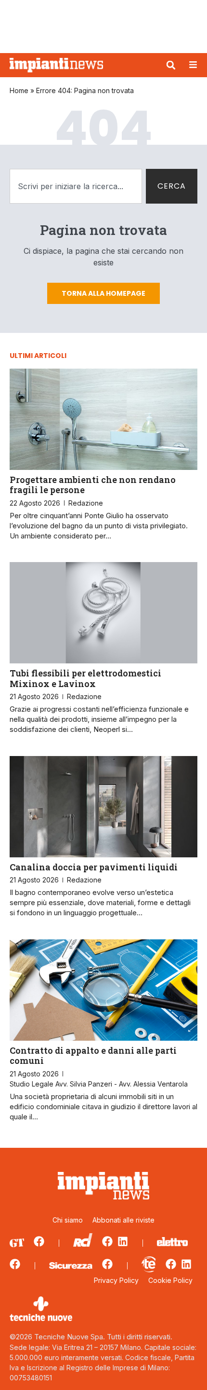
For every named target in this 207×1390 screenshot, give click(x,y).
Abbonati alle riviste (123, 1220)
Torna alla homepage (103, 293)
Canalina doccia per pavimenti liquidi (94, 867)
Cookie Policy (170, 1280)
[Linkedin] (122, 1241)
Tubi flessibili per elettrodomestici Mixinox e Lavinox (85, 678)
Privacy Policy (116, 1280)
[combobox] (76, 186)
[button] (171, 65)
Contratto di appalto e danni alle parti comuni (93, 1056)
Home (19, 90)
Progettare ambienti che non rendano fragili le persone (93, 485)
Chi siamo (67, 1220)
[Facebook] (39, 1241)
